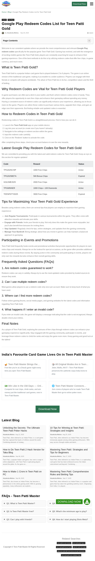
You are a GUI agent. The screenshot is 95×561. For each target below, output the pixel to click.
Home (4, 12)
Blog (9, 12)
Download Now (79, 4)
